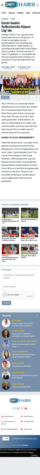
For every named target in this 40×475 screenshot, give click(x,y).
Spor (28, 13)
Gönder (6, 303)
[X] (18, 408)
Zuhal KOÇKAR (18, 363)
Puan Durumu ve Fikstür (8, 423)
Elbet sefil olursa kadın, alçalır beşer (24, 345)
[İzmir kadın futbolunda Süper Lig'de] (20, 83)
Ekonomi (36, 13)
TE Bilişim (25, 445)
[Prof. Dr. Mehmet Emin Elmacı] (6, 344)
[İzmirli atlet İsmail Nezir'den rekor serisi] (29, 232)
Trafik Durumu (28, 416)
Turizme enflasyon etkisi (21, 387)
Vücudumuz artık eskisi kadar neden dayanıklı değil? (23, 356)
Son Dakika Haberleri (11, 429)
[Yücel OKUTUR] (6, 385)
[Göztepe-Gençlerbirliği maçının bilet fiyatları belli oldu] (10, 249)
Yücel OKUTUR (18, 384)
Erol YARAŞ (17, 320)
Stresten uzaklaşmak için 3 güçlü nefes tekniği (25, 377)
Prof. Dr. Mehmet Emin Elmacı (24, 341)
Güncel (12, 13)
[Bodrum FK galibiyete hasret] (29, 213)
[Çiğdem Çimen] (6, 333)
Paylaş (6, 97)
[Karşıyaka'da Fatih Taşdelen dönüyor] (10, 232)
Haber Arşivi (28, 429)
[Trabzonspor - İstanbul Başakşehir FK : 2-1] (10, 213)
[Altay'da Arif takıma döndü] (29, 249)
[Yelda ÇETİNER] (6, 375)
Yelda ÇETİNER (18, 372)
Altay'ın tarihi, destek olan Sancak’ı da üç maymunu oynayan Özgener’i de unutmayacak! (22, 325)
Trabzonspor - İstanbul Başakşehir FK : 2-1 (10, 221)
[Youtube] (26, 408)
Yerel (4, 13)
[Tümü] (37, 316)
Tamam (34, 455)
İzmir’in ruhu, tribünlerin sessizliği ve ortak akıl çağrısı (23, 335)
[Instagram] (22, 408)
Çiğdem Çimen (18, 331)
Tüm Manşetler (28, 421)
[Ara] (37, 5)
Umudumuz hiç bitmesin (21, 366)
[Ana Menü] (2, 5)
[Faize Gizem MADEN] (6, 354)
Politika (20, 13)
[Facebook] (14, 408)
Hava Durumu (8, 416)
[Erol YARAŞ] (6, 323)
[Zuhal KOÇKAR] (6, 365)
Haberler (4, 19)
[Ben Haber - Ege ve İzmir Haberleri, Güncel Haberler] (20, 5)
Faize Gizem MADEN (20, 352)
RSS (6, 438)
